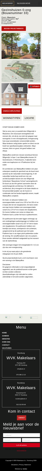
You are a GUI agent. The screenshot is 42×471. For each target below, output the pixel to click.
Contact (5, 345)
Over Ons (6, 342)
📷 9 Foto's (34, 86)
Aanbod (5, 336)
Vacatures (6, 348)
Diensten (6, 339)
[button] (39, 3)
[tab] (12, 111)
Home (4, 333)
